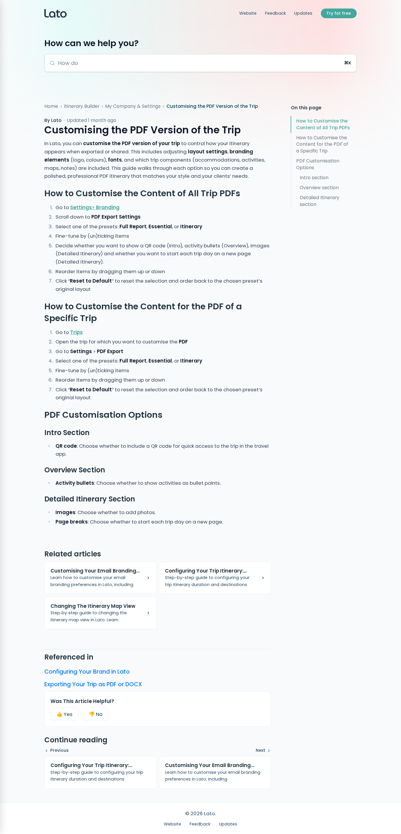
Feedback (275, 13)
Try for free (338, 13)
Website (248, 13)
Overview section (319, 187)
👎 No (95, 714)
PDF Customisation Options (317, 164)
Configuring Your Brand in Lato (87, 672)
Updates (303, 13)
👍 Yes (64, 714)
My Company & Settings (133, 106)
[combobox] (199, 63)
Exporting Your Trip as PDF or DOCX (93, 684)
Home (51, 106)
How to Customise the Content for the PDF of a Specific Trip (322, 144)
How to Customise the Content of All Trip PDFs (323, 124)
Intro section (314, 177)
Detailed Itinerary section (319, 200)
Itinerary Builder (82, 106)
